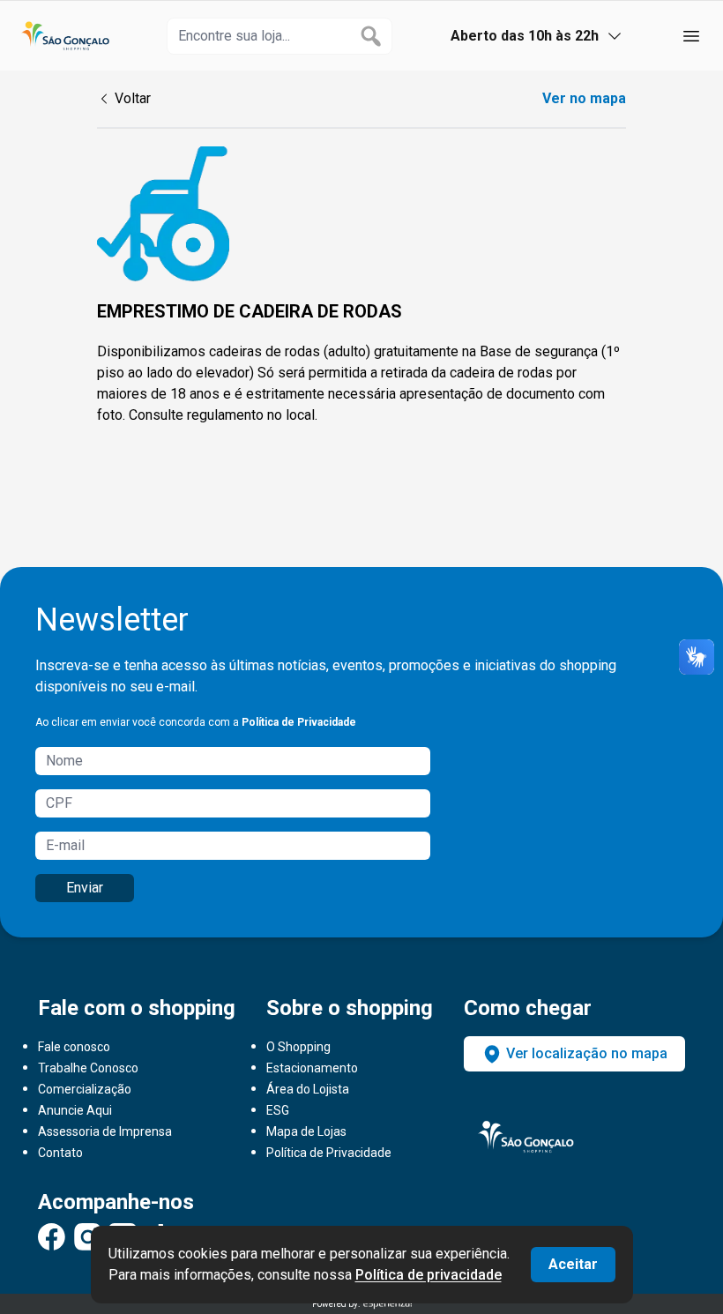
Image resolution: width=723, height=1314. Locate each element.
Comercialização (84, 1089)
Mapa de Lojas (306, 1131)
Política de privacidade (428, 1274)
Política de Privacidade (299, 722)
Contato (60, 1153)
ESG (277, 1110)
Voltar (133, 98)
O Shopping (298, 1047)
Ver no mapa (584, 98)
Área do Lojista (307, 1089)
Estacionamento (312, 1068)
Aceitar (573, 1264)
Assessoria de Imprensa (105, 1131)
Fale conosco (74, 1047)
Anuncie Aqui (75, 1110)
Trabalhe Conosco (88, 1068)
